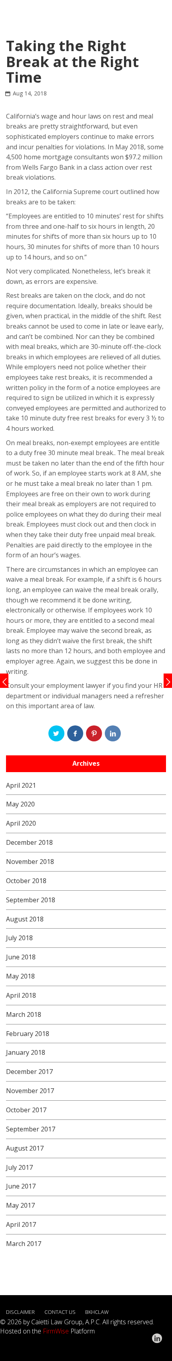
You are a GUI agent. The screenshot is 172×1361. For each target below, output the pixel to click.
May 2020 (20, 804)
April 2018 (21, 995)
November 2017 (30, 1090)
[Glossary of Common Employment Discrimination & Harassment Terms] (4, 681)
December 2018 (29, 842)
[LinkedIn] (157, 1338)
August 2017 (25, 1148)
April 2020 (21, 823)
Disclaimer (20, 1311)
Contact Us (60, 1311)
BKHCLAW (97, 1311)
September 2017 (30, 1129)
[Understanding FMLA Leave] (168, 681)
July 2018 (19, 937)
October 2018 (26, 880)
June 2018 (21, 957)
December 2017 (29, 1071)
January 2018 (25, 1052)
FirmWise (56, 1331)
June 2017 (21, 1186)
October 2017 (26, 1109)
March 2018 (23, 1014)
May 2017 (20, 1205)
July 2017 (19, 1167)
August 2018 (25, 919)
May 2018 (20, 976)
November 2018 (30, 861)
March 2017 (23, 1243)
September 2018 (30, 899)
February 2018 (27, 1033)
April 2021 (21, 785)
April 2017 (21, 1224)
